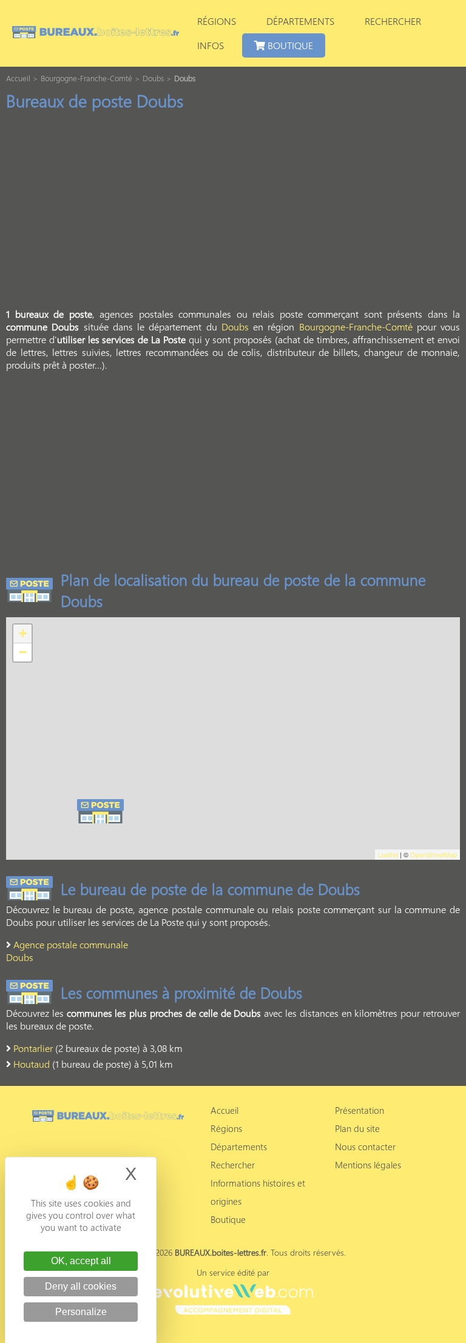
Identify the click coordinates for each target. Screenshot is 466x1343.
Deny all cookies (80, 1286)
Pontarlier (33, 1048)
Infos (210, 45)
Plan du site (357, 1128)
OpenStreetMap (433, 854)
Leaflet (388, 854)
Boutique (289, 45)
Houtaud (31, 1063)
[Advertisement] (233, 213)
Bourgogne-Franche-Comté (356, 326)
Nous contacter (365, 1146)
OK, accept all (81, 1261)
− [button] (23, 652)
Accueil (224, 1110)
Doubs (235, 326)
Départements (300, 21)
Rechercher (393, 21)
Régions (216, 21)
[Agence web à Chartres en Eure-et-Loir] (232, 1297)
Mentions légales (368, 1165)
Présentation (359, 1110)
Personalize (81, 1312)
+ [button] (23, 633)
